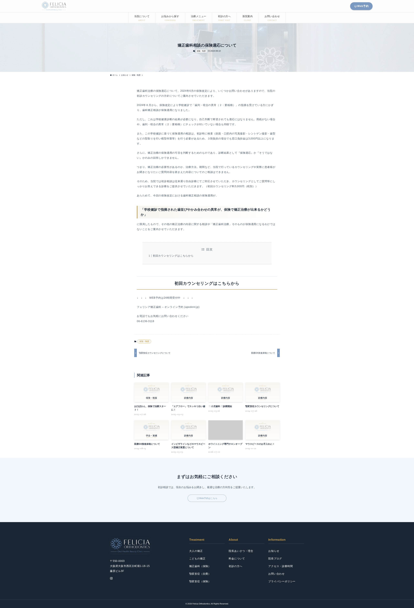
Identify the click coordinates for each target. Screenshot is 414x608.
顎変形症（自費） (200, 573)
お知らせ (273, 551)
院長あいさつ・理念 (241, 551)
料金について (237, 558)
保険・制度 (201, 51)
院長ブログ (275, 558)
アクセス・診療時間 (280, 566)
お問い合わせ (276, 573)
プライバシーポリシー (281, 581)
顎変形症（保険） (200, 581)
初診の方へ (235, 566)
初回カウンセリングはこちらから (173, 255)
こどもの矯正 (197, 558)
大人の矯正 (196, 551)
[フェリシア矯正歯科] (53, 6)
